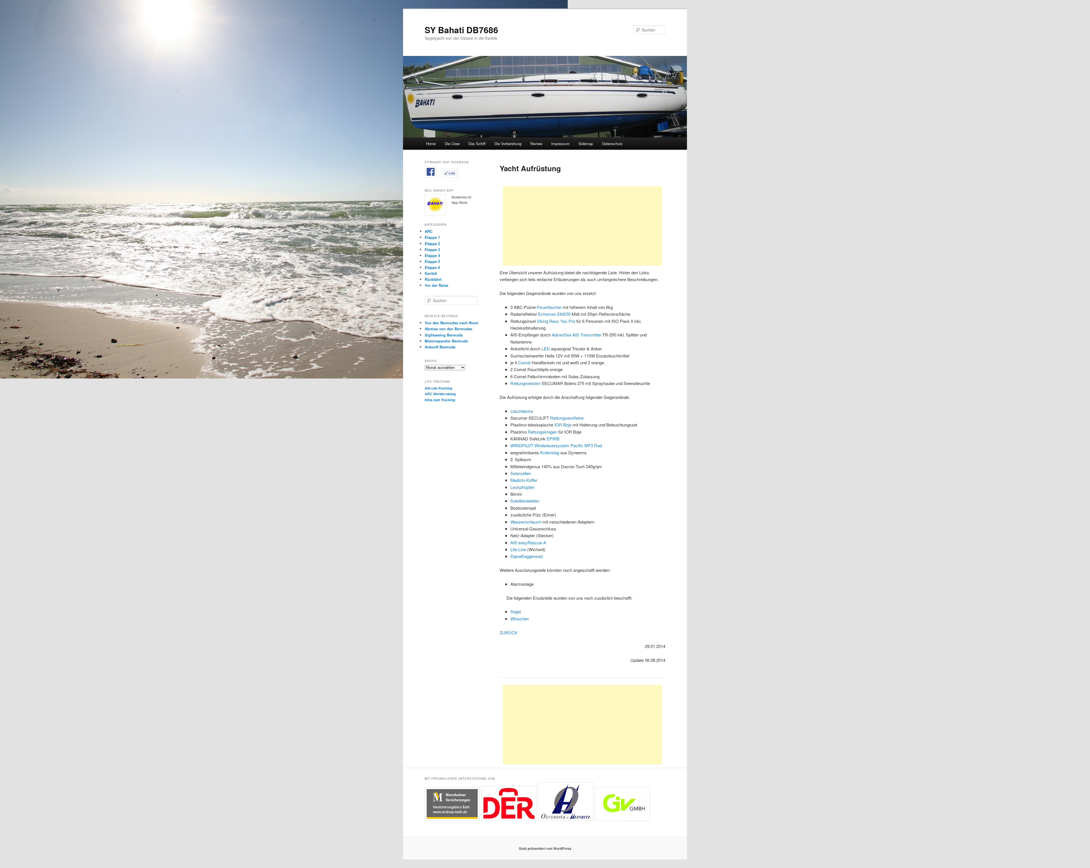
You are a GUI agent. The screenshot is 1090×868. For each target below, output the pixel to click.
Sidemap (585, 143)
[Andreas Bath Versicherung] (452, 819)
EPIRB (553, 439)
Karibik (431, 273)
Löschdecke (521, 411)
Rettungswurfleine (567, 418)
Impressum (560, 143)
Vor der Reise (436, 285)
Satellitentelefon (524, 501)
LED (545, 349)
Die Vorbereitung (507, 143)
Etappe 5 (432, 261)
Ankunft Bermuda (440, 347)
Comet (524, 362)
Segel (515, 611)
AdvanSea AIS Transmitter (577, 335)
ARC (428, 231)
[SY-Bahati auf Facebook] (431, 176)
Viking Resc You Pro (556, 321)
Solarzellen (520, 473)
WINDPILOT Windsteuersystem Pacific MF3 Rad (556, 445)
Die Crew (452, 143)
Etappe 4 (432, 255)
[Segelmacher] (565, 819)
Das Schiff (476, 143)
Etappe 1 (432, 237)
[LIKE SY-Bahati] (450, 176)
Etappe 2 (432, 243)
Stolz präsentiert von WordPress (545, 848)
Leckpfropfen (522, 487)
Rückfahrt (433, 279)
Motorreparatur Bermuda (446, 341)
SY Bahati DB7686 (461, 30)
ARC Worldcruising (440, 393)
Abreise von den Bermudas (448, 328)
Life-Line (518, 549)
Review (536, 143)
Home (431, 143)
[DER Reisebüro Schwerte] (508, 819)
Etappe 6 (432, 267)
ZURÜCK (508, 632)
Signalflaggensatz (526, 556)
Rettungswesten (525, 383)
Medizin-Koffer (523, 480)
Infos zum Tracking (440, 399)
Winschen (519, 619)
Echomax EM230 (554, 314)
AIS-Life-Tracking (438, 388)
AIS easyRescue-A (528, 542)
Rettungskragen (542, 432)
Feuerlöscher (549, 307)
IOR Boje (562, 425)
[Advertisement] (582, 226)
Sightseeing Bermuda (444, 335)
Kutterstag (549, 452)
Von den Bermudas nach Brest (451, 322)
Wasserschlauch (525, 522)
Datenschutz (612, 143)
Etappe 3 (432, 249)
